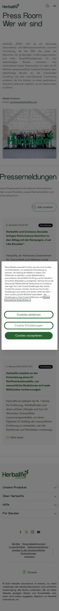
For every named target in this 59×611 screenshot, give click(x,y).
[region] (30, 305)
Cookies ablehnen (29, 314)
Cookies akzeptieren (28, 335)
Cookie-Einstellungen (29, 325)
